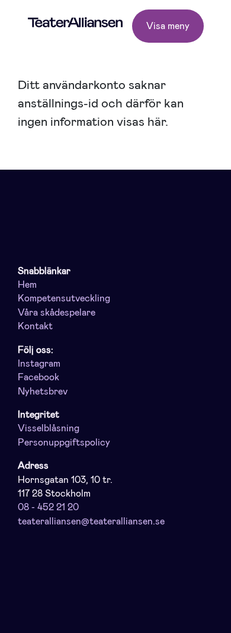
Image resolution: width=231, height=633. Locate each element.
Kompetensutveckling (64, 298)
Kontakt (35, 326)
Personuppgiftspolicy (64, 442)
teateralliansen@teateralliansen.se (91, 521)
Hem (27, 285)
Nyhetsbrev (43, 391)
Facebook (38, 377)
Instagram (39, 364)
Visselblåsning (48, 428)
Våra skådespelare (56, 313)
